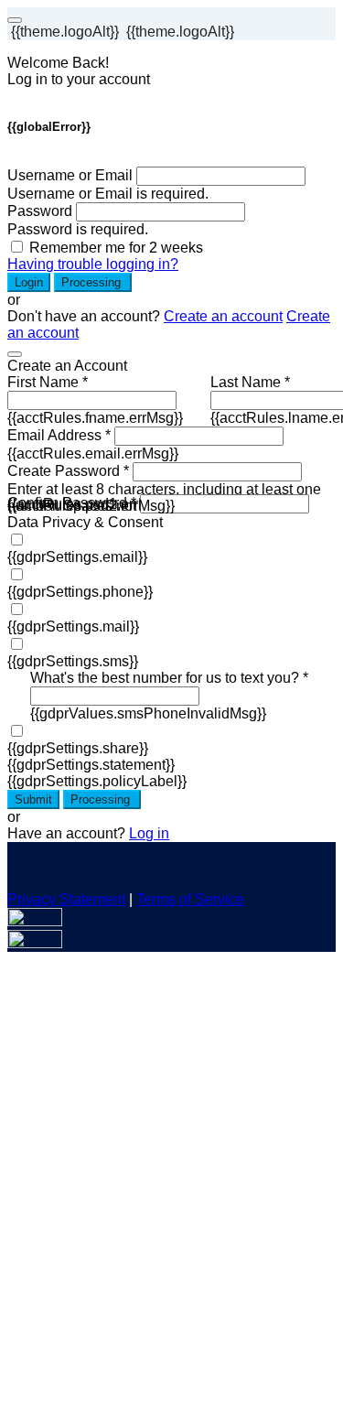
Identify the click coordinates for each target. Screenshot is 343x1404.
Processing (92, 282)
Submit (33, 799)
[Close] (14, 354)
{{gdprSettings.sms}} (72, 661)
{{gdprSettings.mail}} (73, 626)
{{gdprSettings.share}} (77, 748)
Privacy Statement (66, 899)
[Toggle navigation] (14, 20)
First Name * (47, 382)
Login (29, 282)
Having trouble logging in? (92, 264)
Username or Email (70, 175)
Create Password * (68, 471)
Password (39, 211)
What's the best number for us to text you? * (169, 678)
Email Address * (59, 435)
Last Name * (250, 382)
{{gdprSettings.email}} (77, 557)
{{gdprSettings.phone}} (80, 591)
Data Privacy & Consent (85, 522)
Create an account (223, 316)
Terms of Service (190, 899)
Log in (149, 833)
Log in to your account (78, 79)
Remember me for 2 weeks (116, 247)
